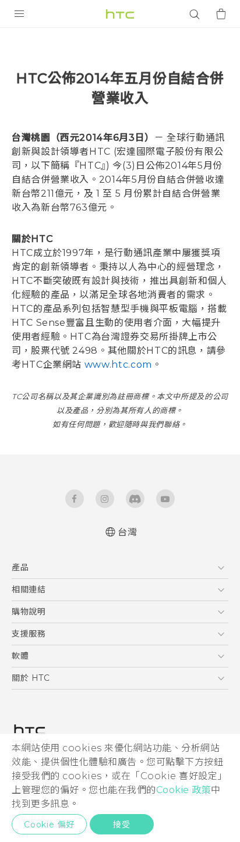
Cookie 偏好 (49, 824)
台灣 (127, 532)
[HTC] (120, 14)
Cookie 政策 (183, 789)
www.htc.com (118, 364)
